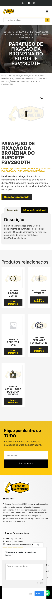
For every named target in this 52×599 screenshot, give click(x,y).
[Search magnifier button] (47, 20)
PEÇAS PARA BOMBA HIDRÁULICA (27, 170)
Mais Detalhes (13, 302)
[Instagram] (23, 3)
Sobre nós (8, 498)
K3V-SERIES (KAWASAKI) (33, 32)
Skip (30, 593)
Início (3, 75)
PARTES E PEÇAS (13, 34)
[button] (47, 11)
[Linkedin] (28, 3)
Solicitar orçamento (17, 197)
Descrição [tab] (12, 210)
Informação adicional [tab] (34, 210)
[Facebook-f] (18, 3)
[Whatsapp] (34, 3)
